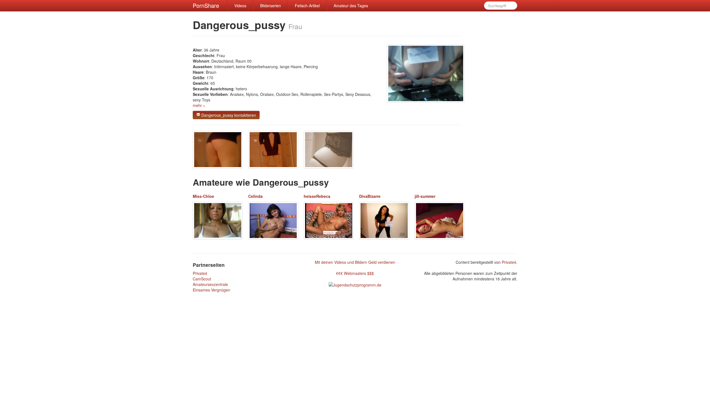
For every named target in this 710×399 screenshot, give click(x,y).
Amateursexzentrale (210, 284)
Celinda (255, 196)
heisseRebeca (317, 196)
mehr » (199, 105)
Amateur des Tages (351, 5)
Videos (240, 5)
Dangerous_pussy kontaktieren (228, 115)
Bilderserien (270, 5)
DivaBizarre (370, 196)
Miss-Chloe (203, 196)
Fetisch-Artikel (307, 5)
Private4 (200, 273)
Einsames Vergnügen (211, 290)
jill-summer (425, 196)
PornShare (206, 5)
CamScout (202, 279)
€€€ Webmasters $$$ (355, 273)
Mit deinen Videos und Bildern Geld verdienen (355, 262)
